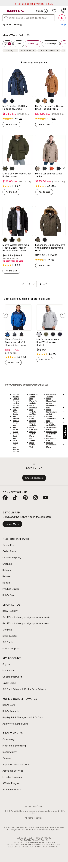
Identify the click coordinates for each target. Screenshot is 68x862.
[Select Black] (12, 100)
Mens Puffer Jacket (15, 429)
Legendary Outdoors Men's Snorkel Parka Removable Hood (50, 248)
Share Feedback (34, 478)
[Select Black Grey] (14, 334)
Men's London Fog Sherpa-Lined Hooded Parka (50, 107)
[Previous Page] (23, 284)
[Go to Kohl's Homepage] (15, 11)
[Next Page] (40, 284)
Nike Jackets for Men (32, 412)
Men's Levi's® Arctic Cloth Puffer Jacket (17, 175)
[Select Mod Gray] (39, 334)
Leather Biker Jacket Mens (51, 445)
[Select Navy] (5, 100)
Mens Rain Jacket (32, 438)
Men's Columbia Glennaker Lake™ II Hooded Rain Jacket (16, 342)
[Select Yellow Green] (19, 239)
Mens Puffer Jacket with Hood (51, 434)
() (20, 119)
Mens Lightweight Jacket (51, 412)
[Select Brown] (44, 100)
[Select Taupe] (37, 168)
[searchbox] (29, 17)
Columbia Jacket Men (33, 396)
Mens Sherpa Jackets (16, 449)
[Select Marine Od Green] (46, 334)
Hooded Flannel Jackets (32, 423)
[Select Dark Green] (5, 239)
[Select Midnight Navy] (59, 334)
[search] (6, 18)
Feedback (65, 432)
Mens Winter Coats (15, 412)
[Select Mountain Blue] (7, 334)
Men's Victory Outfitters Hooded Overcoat (15, 107)
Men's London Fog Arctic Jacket (48, 175)
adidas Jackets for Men (51, 405)
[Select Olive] (37, 100)
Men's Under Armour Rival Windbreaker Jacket (48, 342)
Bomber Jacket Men (16, 423)
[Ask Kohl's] (62, 17)
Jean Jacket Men (15, 442)
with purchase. (34, 4)
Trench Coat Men (16, 436)
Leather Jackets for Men (16, 405)
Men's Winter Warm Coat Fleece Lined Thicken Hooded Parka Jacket (16, 248)
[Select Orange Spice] (51, 168)
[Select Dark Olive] (44, 168)
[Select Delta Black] (21, 334)
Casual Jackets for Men (51, 418)
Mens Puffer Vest (32, 445)
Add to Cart (11, 124)
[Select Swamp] (37, 239)
